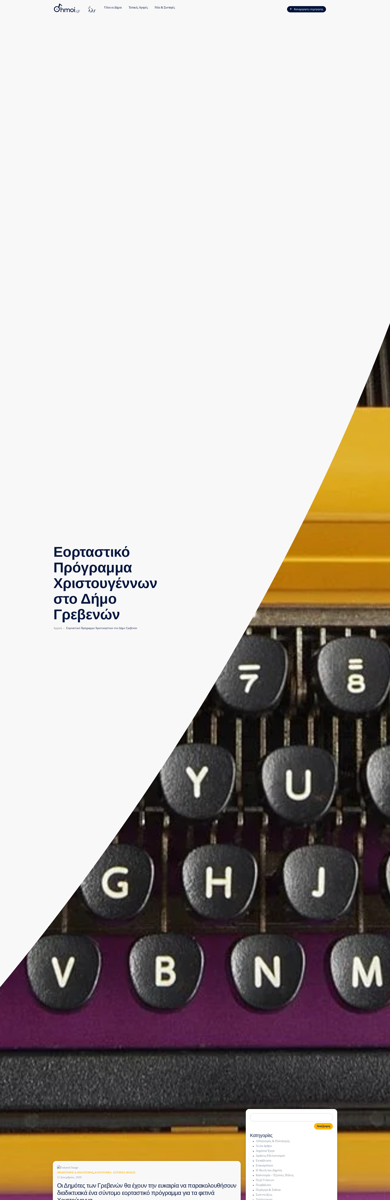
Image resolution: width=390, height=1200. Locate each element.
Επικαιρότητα (264, 1165)
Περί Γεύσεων (265, 1180)
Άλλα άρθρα (264, 1146)
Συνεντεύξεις (264, 1194)
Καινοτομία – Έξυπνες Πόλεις (275, 1175)
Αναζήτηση (323, 1126)
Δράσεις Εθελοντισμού (270, 1155)
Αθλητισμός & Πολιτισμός (75, 1172)
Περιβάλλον (263, 1185)
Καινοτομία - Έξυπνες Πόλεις (115, 1172)
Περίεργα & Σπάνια (268, 1189)
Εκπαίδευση (263, 1160)
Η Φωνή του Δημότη (269, 1170)
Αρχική (57, 628)
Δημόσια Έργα (265, 1150)
